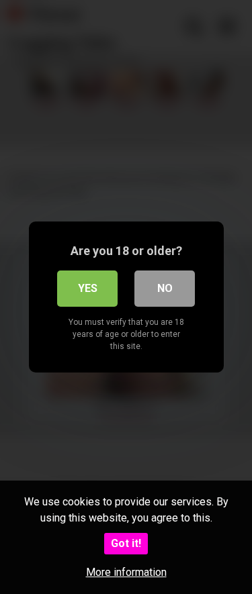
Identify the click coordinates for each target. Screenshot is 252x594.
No (165, 288)
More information (126, 572)
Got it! (126, 543)
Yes (87, 288)
